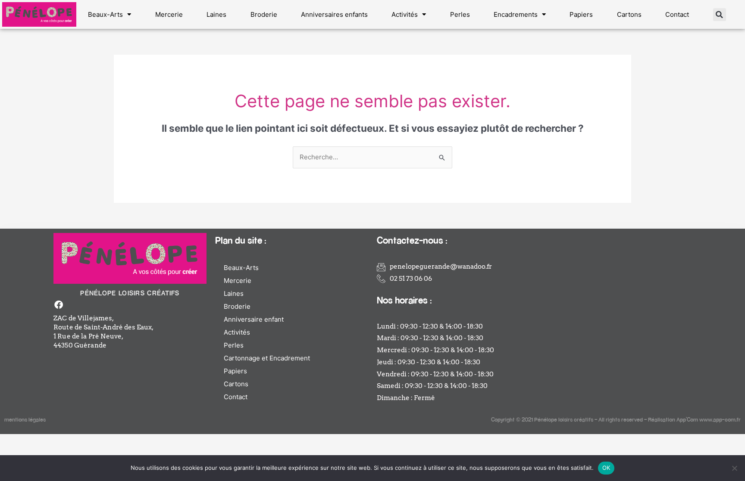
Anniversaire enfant (254, 319)
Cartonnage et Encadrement (267, 358)
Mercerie (169, 14)
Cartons (629, 14)
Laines (216, 14)
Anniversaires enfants (334, 14)
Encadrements (516, 14)
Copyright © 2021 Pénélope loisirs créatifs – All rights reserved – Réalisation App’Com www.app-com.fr (616, 419)
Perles (460, 14)
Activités (404, 14)
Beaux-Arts (105, 14)
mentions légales (25, 419)
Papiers (581, 14)
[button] (719, 14)
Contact (677, 14)
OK (606, 467)
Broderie (263, 14)
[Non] (734, 468)
